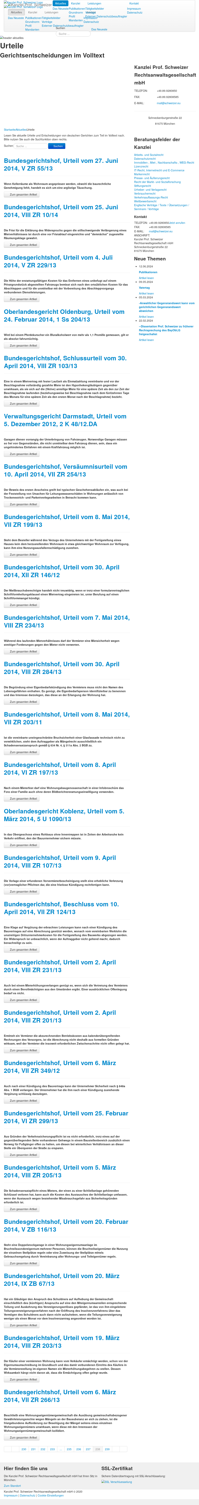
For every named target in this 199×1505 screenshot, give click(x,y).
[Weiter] (116, 1449)
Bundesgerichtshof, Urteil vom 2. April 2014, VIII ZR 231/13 (60, 966)
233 (52, 1449)
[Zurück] (15, 1449)
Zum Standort (12, 1486)
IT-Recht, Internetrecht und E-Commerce (159, 170)
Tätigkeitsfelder (94, 8)
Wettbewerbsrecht (145, 201)
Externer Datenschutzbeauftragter (106, 16)
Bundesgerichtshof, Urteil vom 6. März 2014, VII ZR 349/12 (60, 1066)
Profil (72, 16)
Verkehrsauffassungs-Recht (151, 197)
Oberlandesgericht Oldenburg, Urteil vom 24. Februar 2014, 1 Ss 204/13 (64, 315)
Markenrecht (142, 174)
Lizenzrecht (141, 166)
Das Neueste (61, 8)
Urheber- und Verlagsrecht (150, 189)
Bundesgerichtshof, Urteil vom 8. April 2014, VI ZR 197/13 (60, 768)
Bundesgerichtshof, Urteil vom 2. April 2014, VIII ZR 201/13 (60, 1016)
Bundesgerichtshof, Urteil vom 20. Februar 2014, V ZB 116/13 (66, 1225)
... (61, 1449)
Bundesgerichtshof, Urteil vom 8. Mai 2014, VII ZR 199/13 (67, 520)
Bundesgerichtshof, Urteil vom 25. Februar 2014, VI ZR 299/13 (66, 1117)
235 (69, 1449)
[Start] (8, 1449)
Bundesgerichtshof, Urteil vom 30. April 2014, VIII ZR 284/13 (62, 667)
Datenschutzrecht (145, 159)
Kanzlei (75, 3)
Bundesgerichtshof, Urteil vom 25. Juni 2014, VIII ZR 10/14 (61, 211)
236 (78, 1449)
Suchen (60, 28)
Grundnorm (76, 12)
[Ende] (123, 1449)
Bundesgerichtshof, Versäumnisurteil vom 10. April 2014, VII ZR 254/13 (65, 470)
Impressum (134, 8)
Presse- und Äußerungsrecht (152, 178)
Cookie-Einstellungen (51, 1495)
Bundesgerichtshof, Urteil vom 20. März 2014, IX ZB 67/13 (62, 1279)
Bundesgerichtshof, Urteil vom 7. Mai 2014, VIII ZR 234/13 (67, 621)
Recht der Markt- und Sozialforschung (157, 182)
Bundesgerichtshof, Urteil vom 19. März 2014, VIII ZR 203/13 (62, 1341)
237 (88, 1449)
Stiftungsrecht (142, 186)
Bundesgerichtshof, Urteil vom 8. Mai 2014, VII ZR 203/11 (67, 718)
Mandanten (76, 20)
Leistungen (94, 3)
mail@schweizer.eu (169, 103)
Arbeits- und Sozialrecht (148, 155)
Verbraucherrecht (144, 193)
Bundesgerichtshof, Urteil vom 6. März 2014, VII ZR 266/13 (60, 1395)
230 (24, 1449)
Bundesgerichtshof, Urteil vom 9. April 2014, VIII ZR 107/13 (60, 861)
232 (43, 1449)
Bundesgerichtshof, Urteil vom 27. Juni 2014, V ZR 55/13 (61, 164)
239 (107, 1449)
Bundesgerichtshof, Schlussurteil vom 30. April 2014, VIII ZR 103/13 (65, 362)
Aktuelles (60, 3)
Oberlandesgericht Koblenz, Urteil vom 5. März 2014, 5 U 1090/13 (64, 815)
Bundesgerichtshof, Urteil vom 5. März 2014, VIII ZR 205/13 (60, 1171)
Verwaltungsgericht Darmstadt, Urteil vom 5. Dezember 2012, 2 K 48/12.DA (65, 420)
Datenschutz (134, 12)
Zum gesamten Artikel (23, 194)
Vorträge (90, 12)
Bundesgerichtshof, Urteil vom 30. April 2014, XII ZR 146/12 (62, 571)
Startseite (10, 129)
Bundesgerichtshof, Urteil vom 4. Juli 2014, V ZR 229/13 (58, 261)
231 (33, 1449)
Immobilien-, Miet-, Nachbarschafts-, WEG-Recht (164, 162)
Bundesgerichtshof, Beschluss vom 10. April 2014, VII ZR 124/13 (61, 908)
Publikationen (77, 8)
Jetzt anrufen (177, 223)
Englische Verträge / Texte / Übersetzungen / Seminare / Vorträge (161, 207)
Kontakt (134, 3)
